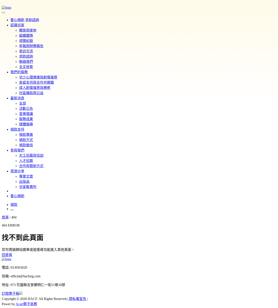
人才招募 (26, 161)
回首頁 (7, 255)
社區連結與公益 (31, 93)
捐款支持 (17, 129)
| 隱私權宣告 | (77, 299)
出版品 (24, 181)
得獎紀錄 (26, 41)
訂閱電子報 (10, 293)
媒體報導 (26, 124)
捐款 (13, 204)
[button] (2, 300)
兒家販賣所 (27, 187)
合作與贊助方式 (31, 166)
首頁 (5, 217)
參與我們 (17, 150)
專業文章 (26, 176)
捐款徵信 (26, 145)
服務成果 (26, 119)
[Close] (3, 12)
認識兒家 (17, 25)
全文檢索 (26, 67)
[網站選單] (12, 210)
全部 (22, 103)
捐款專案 (26, 135)
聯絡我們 (26, 61)
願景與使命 (27, 30)
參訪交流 (26, 51)
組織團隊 (26, 35)
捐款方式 (26, 140)
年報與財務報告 (31, 46)
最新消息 (17, 98)
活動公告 (26, 108)
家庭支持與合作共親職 (36, 82)
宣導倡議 (26, 114)
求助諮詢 (26, 56)
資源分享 (17, 171)
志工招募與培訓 (31, 155)
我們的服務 (19, 72)
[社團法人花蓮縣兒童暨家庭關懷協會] (6, 7)
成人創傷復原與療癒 (34, 88)
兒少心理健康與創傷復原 (38, 77)
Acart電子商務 (26, 304)
